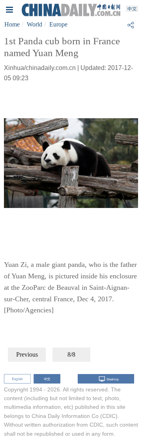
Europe (58, 24)
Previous (27, 354)
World (34, 24)
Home (12, 24)
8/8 (71, 354)
